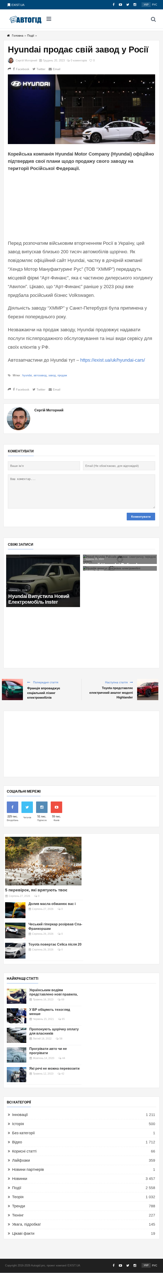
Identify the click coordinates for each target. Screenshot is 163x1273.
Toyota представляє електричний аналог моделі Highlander (111, 692)
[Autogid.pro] (25, 19)
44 (63, 1058)
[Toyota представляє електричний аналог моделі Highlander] (147, 689)
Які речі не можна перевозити (54, 1068)
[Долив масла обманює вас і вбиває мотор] (15, 910)
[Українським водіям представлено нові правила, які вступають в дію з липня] (16, 996)
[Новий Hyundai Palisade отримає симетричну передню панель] (120, 559)
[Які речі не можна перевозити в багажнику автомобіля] (16, 1074)
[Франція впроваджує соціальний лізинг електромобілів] (12, 689)
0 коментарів (79, 60)
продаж (62, 375)
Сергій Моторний (26, 60)
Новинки (19, 1179)
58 (60, 1038)
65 (63, 1019)
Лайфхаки (21, 1160)
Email (56, 69)
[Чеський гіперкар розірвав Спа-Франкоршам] (15, 930)
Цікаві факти (23, 1233)
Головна (17, 35)
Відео (17, 1142)
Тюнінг (18, 1215)
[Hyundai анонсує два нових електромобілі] (120, 568)
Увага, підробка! (26, 1224)
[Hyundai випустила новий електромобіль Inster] (43, 581)
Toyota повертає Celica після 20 (55, 944)
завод (52, 375)
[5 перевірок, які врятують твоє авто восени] (43, 861)
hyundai (27, 375)
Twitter (41, 69)
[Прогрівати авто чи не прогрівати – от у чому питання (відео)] (16, 1054)
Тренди (18, 1206)
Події (30, 35)
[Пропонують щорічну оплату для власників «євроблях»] (16, 1035)
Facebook (22, 69)
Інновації (20, 1115)
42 (62, 1073)
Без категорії (23, 1133)
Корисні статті (24, 1151)
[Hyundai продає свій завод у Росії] (81, 109)
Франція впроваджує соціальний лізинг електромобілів (43, 692)
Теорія (18, 1197)
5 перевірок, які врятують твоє (36, 890)
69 (62, 999)
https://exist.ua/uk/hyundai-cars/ (112, 360)
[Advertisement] (81, 205)
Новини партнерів (28, 1169)
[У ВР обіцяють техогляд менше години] (16, 1015)
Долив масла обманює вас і (52, 904)
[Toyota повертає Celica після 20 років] (15, 951)
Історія (18, 1124)
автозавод (40, 375)
